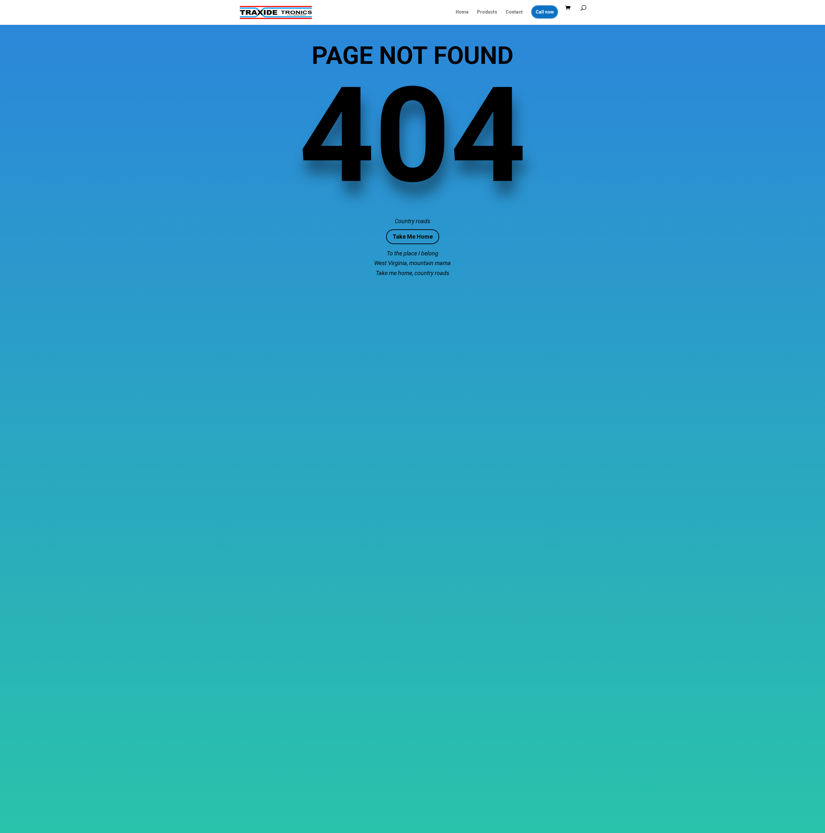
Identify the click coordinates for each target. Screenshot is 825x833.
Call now (545, 12)
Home (462, 12)
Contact (514, 12)
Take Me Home (413, 236)
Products (487, 12)
